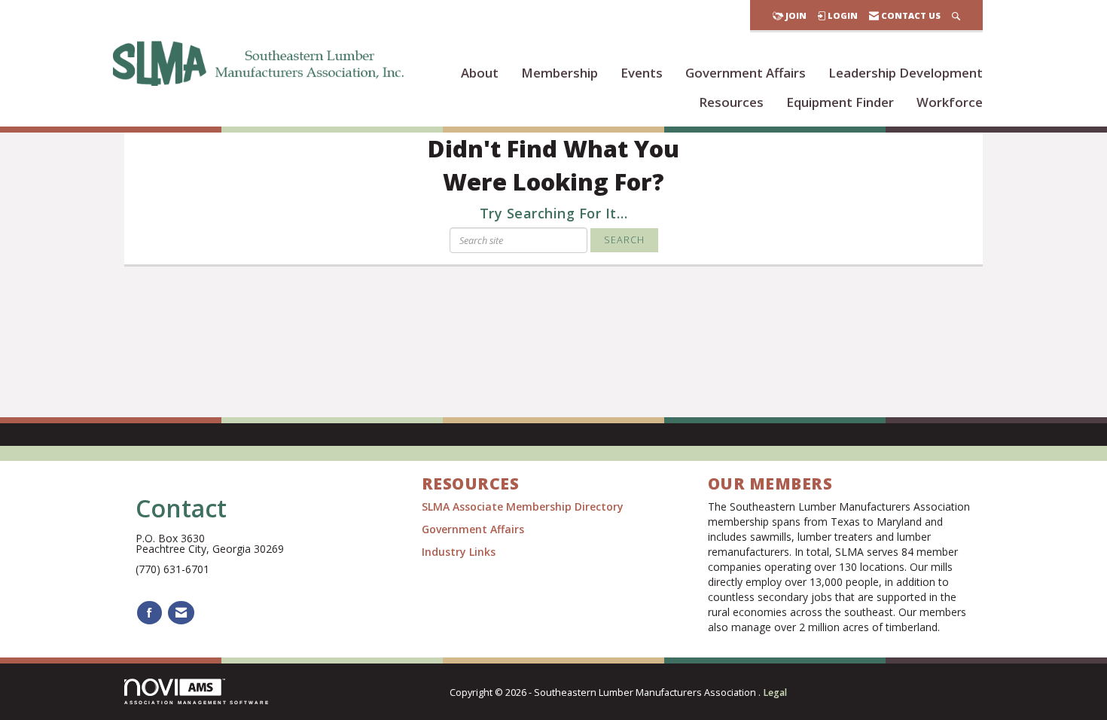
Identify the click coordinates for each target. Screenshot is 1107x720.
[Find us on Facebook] (149, 612)
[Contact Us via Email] (181, 612)
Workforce (949, 102)
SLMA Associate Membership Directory (524, 506)
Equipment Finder (840, 102)
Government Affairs (745, 72)
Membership (559, 72)
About (480, 72)
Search (624, 239)
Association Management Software (197, 702)
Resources (731, 102)
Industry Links (459, 552)
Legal (775, 692)
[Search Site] (956, 15)
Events (642, 72)
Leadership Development (905, 72)
